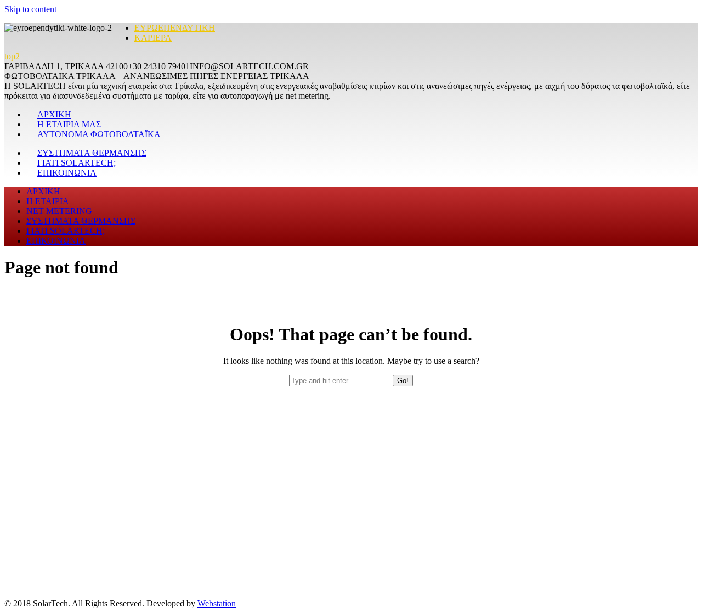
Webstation (216, 603)
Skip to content (30, 9)
